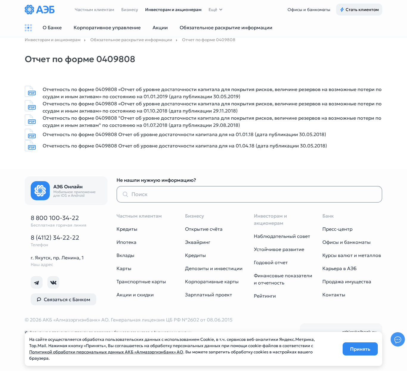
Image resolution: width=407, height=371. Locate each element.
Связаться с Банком (67, 299)
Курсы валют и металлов (351, 255)
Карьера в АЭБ (339, 268)
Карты (123, 268)
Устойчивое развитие (279, 249)
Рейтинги (265, 296)
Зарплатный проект (208, 295)
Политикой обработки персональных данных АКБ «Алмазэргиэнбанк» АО (106, 352)
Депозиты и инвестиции (214, 268)
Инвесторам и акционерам (173, 9)
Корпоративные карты (212, 281)
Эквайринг (197, 242)
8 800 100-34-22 (55, 218)
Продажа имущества (346, 281)
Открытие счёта (204, 229)
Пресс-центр (337, 229)
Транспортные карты (141, 281)
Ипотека (126, 242)
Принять (360, 349)
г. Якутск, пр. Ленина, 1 (57, 258)
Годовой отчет (271, 262)
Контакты (333, 295)
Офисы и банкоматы (309, 9)
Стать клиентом (362, 9)
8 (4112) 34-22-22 (55, 237)
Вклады (125, 255)
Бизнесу (129, 9)
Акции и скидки (135, 295)
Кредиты (126, 229)
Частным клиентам (94, 9)
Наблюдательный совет (282, 236)
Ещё (213, 9)
